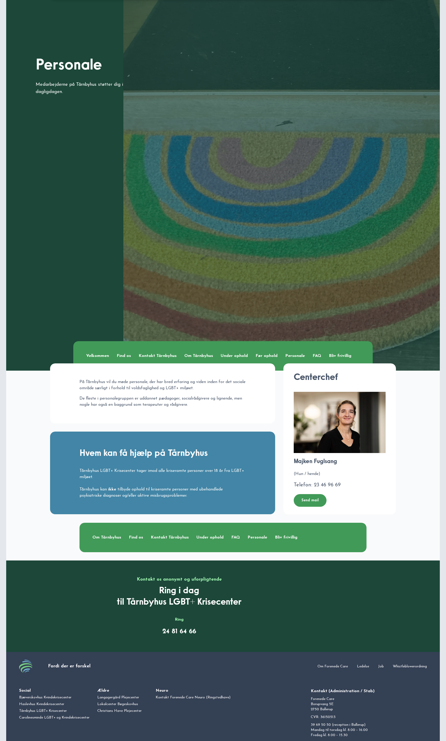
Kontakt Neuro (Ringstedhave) (193, 697)
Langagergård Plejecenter (118, 697)
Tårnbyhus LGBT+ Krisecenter (43, 711)
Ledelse (363, 666)
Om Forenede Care (332, 666)
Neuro (162, 691)
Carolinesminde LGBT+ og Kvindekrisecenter (54, 718)
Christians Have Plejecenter (119, 711)
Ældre (103, 691)
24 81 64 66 (179, 631)
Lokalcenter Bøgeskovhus (117, 704)
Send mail (310, 500)
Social (25, 691)
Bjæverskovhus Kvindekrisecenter (45, 697)
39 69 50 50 (321, 725)
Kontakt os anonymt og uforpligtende (179, 579)
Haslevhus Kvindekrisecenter (41, 704)
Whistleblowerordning (410, 666)
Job (381, 666)
